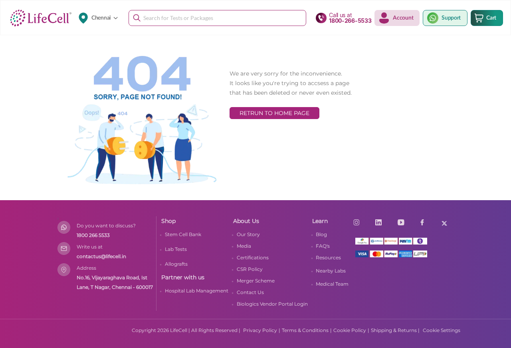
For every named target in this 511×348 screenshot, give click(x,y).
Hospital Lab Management (196, 291)
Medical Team (332, 284)
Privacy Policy (260, 330)
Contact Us (250, 292)
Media (244, 246)
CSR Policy (250, 269)
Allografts (176, 264)
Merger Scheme (256, 281)
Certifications (253, 258)
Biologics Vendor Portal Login (272, 304)
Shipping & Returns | (395, 330)
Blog (321, 234)
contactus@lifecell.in (101, 256)
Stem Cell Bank (183, 234)
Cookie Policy (349, 330)
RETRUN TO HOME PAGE (274, 113)
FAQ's (323, 246)
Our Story (248, 234)
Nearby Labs (331, 271)
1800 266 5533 (93, 235)
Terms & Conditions (305, 330)
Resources (328, 258)
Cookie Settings (441, 330)
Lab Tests (176, 249)
